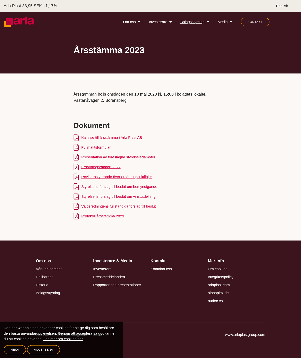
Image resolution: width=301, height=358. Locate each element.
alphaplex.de (218, 293)
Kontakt (255, 22)
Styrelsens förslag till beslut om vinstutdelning (118, 196)
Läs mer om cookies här (63, 339)
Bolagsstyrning (192, 22)
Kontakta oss (161, 269)
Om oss (129, 22)
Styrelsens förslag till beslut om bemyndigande (119, 187)
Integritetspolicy (220, 277)
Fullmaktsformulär (96, 147)
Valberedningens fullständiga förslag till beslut (118, 206)
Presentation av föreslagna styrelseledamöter (118, 157)
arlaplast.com (219, 285)
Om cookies (217, 269)
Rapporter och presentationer (117, 285)
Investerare (158, 22)
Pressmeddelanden (109, 277)
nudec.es (215, 301)
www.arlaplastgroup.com (245, 335)
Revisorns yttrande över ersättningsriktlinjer (116, 177)
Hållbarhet (44, 277)
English (282, 6)
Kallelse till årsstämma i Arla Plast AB (111, 138)
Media (223, 22)
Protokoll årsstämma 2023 (102, 216)
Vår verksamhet (49, 269)
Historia (42, 285)
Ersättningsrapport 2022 (101, 167)
